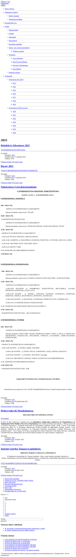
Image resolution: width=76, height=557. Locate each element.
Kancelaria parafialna (15, 44)
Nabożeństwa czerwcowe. (13, 489)
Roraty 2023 (7, 166)
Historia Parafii (13, 30)
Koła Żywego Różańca (20, 62)
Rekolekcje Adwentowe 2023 (15, 145)
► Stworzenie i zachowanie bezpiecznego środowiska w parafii (25, 528)
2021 (14, 115)
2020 (14, 111)
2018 (14, 101)
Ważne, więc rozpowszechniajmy (19, 48)
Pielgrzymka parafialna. (12, 479)
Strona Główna (9, 9)
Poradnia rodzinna (14, 72)
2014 (14, 87)
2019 (14, 104)
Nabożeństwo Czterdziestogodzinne (19, 187)
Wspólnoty (12, 55)
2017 (14, 97)
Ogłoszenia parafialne (15, 19)
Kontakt (11, 33)
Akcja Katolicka (18, 58)
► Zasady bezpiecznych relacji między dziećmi (20, 530)
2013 (14, 83)
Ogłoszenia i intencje (11, 12)
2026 (14, 133)
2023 (14, 122)
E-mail (20, 162)
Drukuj (9, 162)
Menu (3, 5)
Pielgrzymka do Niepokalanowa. (17, 410)
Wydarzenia (8, 76)
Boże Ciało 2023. (10, 482)
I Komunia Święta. (11, 486)
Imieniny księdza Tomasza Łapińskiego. (21, 449)
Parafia (7, 26)
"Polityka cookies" (18, 51)
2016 (14, 94)
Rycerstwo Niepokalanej (20, 65)
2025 (14, 129)
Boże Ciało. (8, 487)
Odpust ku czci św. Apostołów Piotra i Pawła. (19, 480)
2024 (14, 126)
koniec (7, 515)
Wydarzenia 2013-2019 (16, 79)
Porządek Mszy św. (11, 23)
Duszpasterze (13, 41)
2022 (14, 118)
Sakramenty (12, 37)
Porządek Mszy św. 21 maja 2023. (15, 491)
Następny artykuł (10, 514)
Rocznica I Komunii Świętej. (14, 484)
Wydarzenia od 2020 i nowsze (18, 108)
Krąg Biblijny (17, 69)
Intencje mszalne (14, 16)
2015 (14, 90)
